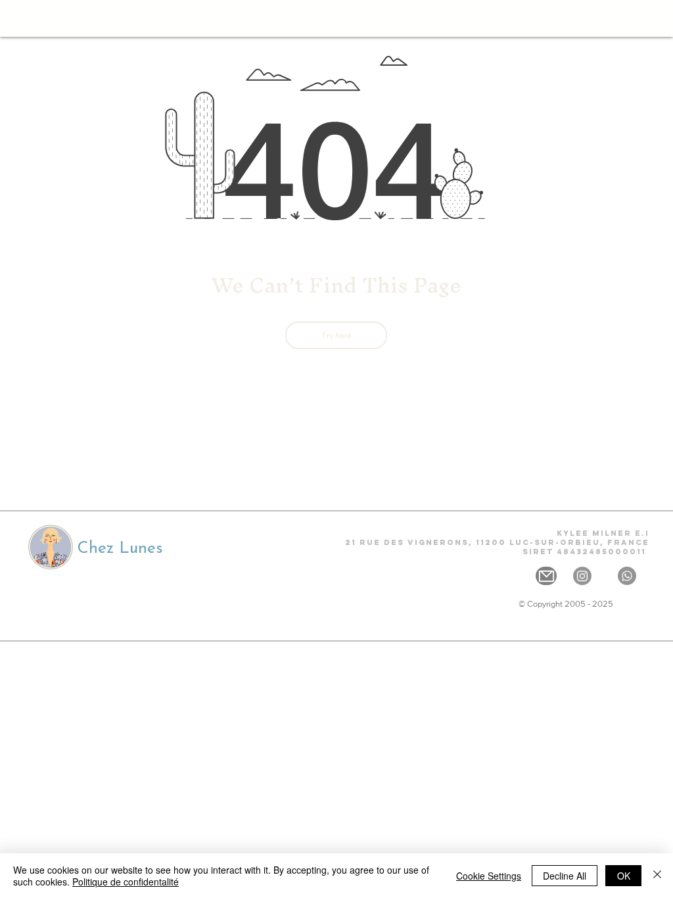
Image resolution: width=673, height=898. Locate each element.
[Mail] (546, 576)
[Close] (657, 875)
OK (623, 875)
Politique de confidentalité (125, 881)
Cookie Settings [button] (488, 875)
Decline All (564, 875)
